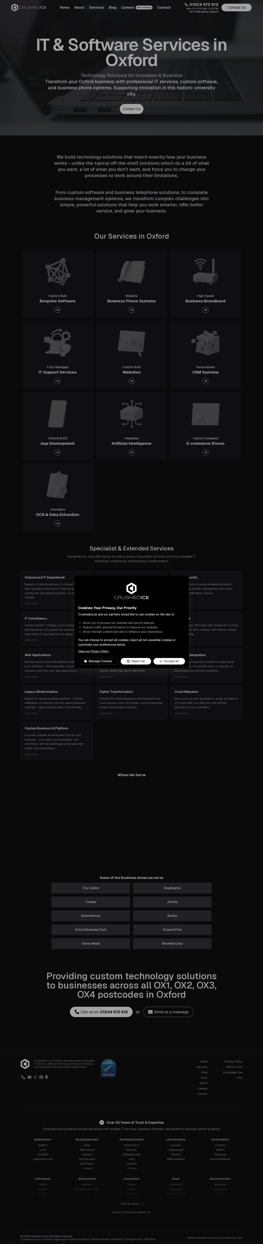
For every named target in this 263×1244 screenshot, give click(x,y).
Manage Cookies (100, 661)
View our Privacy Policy (93, 651)
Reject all (138, 661)
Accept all (171, 661)
